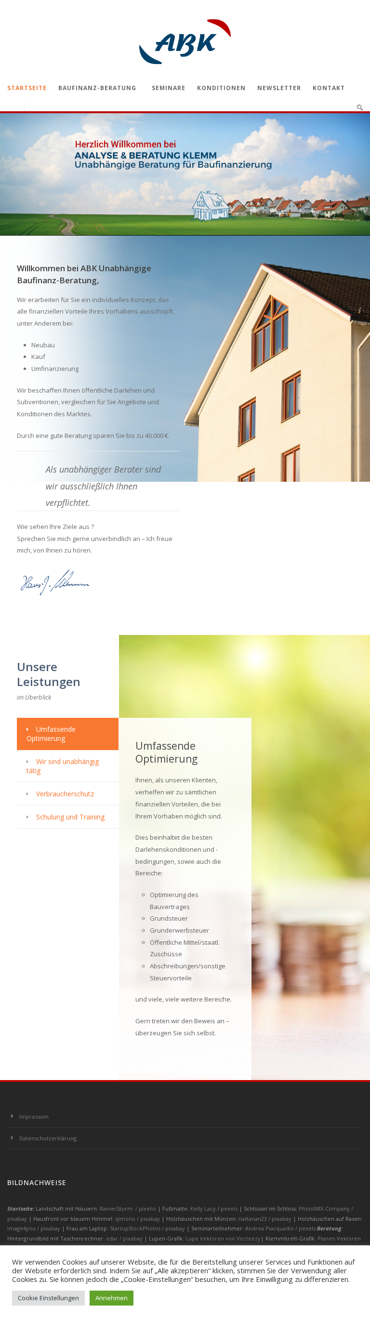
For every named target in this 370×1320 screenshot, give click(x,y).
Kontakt (329, 88)
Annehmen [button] (111, 1298)
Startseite (27, 88)
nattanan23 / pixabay (265, 1218)
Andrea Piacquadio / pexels (281, 1228)
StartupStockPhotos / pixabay (148, 1228)
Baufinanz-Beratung (97, 88)
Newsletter (279, 88)
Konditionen (221, 88)
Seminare (168, 88)
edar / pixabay (125, 1238)
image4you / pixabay (34, 1228)
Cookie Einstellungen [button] (48, 1298)
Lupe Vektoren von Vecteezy (223, 1238)
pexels (230, 1208)
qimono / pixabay (138, 1218)
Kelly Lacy (203, 1208)
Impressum (34, 1116)
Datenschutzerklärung (48, 1138)
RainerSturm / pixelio (128, 1208)
